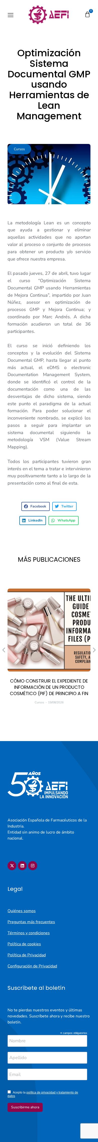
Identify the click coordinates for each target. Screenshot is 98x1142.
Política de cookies (24, 944)
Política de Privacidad (27, 955)
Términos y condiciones (29, 933)
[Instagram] (32, 865)
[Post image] (49, 630)
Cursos (19, 149)
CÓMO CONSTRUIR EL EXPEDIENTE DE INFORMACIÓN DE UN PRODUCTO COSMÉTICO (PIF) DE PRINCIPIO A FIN (49, 687)
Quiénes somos (22, 911)
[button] (11, 15)
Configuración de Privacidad (32, 966)
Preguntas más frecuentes (31, 922)
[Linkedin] (22, 865)
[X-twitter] (12, 865)
